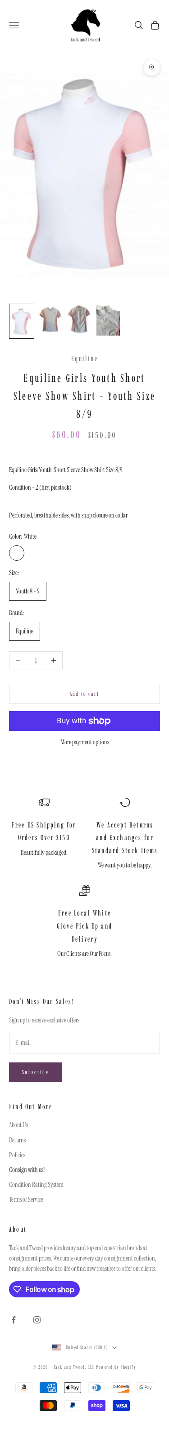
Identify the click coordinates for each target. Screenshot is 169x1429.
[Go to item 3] (79, 319)
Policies (17, 1155)
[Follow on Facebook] (13, 1319)
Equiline (84, 358)
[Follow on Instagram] (36, 1319)
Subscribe (35, 1072)
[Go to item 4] (108, 320)
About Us (18, 1125)
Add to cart (85, 693)
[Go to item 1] (21, 321)
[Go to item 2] (50, 319)
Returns (17, 1140)
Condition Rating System (36, 1185)
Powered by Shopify (116, 1367)
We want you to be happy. (125, 865)
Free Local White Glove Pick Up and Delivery (84, 925)
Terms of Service (26, 1199)
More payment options (84, 742)
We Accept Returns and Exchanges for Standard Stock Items (125, 837)
